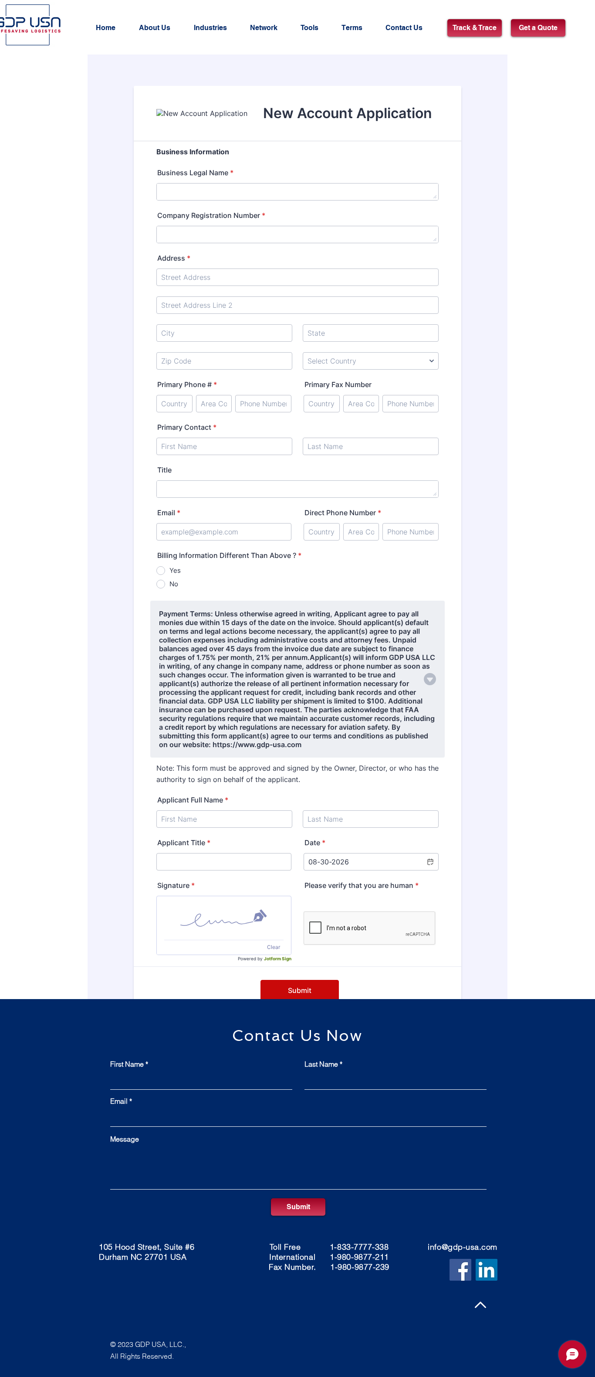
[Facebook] (460, 1270)
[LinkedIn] (486, 1270)
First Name (127, 1064)
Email (119, 1101)
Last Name (321, 1064)
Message (124, 1139)
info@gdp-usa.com (462, 1247)
